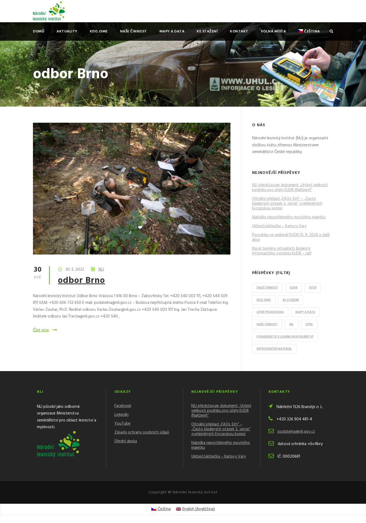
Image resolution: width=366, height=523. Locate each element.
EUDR (293, 287)
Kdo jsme (99, 31)
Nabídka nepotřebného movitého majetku (289, 217)
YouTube (122, 423)
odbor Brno (81, 280)
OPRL (309, 324)
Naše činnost (133, 31)
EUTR (312, 287)
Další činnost (267, 287)
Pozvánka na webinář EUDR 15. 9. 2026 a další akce (291, 237)
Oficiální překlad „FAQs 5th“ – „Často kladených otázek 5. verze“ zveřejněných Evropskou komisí (287, 204)
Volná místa (273, 31)
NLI (101, 269)
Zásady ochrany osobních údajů (141, 432)
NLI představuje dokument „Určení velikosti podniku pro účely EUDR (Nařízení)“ (290, 187)
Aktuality (67, 31)
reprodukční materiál (274, 348)
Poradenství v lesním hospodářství (285, 336)
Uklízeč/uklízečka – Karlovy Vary (279, 226)
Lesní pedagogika (270, 312)
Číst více (41, 330)
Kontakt (239, 31)
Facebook (122, 406)
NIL (291, 324)
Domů (38, 31)
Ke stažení (207, 31)
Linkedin (121, 415)
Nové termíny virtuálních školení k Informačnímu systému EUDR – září (281, 251)
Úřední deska (125, 441)
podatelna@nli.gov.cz (296, 431)
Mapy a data (172, 31)
